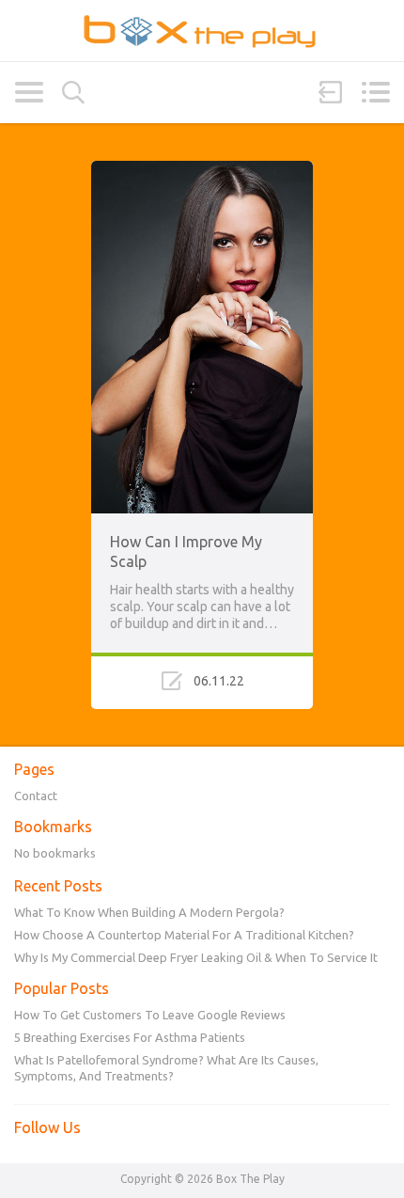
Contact (35, 795)
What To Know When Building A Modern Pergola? (149, 912)
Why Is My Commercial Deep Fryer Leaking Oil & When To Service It (196, 957)
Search (73, 92)
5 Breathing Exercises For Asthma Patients (129, 1037)
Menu (375, 92)
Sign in (331, 92)
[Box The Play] (202, 30)
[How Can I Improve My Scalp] (202, 169)
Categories (28, 92)
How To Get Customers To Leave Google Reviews (150, 1014)
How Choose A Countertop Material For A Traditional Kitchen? (184, 934)
